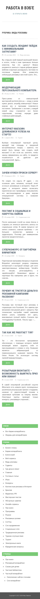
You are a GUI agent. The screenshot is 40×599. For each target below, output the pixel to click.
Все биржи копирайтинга (15, 431)
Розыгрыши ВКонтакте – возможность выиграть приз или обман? (20, 373)
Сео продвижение (12, 525)
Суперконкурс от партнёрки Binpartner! (19, 251)
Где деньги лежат (12, 469)
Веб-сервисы (10, 458)
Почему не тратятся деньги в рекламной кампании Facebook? (20, 293)
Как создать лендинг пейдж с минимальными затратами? (19, 48)
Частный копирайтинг (14, 574)
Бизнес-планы (11, 448)
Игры (7, 480)
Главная (8, 472)
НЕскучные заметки (13, 501)
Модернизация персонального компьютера (19, 89)
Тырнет (20, 138)
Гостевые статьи (12, 476)
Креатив (8, 490)
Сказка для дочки (12, 567)
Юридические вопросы (14, 547)
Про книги (9, 508)
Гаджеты (8, 465)
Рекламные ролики (12, 518)
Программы (10, 511)
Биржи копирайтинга (13, 451)
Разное (21, 94)
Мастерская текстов (13, 497)
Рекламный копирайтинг (15, 563)
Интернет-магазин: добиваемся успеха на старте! (16, 131)
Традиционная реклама (14, 532)
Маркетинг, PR (11, 494)
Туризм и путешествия (14, 536)
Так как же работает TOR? (17, 332)
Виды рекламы (25, 55)
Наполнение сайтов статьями (18, 577)
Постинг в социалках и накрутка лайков (16, 212)
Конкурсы (22, 256)
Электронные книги (13, 543)
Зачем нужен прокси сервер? (19, 172)
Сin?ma (8, 522)
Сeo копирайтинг (13, 581)
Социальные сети (24, 217)
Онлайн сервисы (12, 504)
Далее (8, 80)
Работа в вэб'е (20, 7)
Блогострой (10, 455)
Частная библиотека (13, 570)
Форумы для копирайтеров (16, 435)
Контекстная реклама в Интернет (18, 487)
